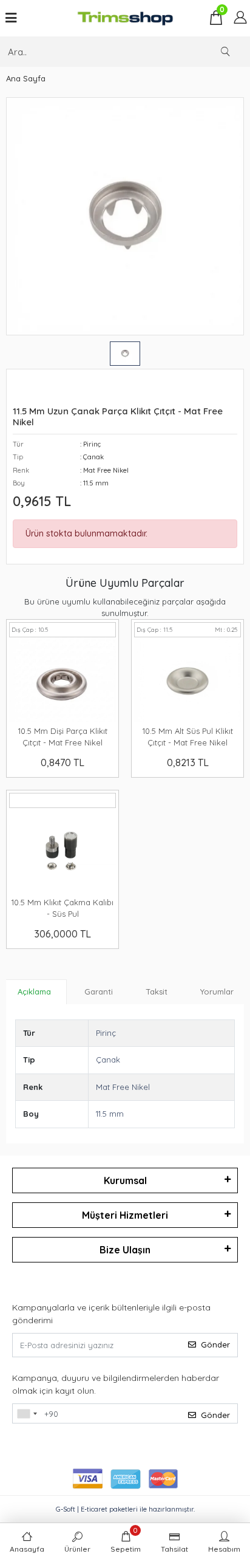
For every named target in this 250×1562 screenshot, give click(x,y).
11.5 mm (110, 1113)
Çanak (108, 1059)
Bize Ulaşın (125, 1250)
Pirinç (106, 1033)
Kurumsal (125, 1180)
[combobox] (27, 1413)
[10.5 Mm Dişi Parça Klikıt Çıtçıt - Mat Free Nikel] (62, 680)
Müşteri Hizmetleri (125, 1215)
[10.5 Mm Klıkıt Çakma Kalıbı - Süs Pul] (62, 851)
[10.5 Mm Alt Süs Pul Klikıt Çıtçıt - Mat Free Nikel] (187, 680)
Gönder (215, 1344)
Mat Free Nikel (123, 1087)
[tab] (34, 991)
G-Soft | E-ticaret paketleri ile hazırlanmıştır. (125, 1509)
